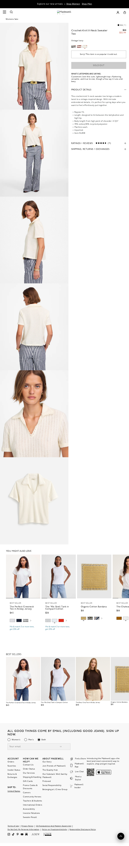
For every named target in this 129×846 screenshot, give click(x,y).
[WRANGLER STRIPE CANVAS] (96, 618)
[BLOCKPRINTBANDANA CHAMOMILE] (83, 618)
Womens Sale (12, 19)
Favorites (12, 766)
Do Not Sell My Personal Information (23, 830)
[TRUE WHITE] (125, 618)
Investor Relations (31, 813)
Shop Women (73, 4)
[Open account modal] (117, 12)
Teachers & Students (32, 801)
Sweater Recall (30, 817)
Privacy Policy (27, 826)
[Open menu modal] (4, 12)
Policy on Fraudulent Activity (54, 830)
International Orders (32, 805)
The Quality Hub (50, 770)
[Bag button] (124, 12)
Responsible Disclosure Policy (83, 830)
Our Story (46, 762)
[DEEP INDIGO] (19, 620)
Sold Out (98, 65)
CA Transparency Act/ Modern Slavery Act (53, 826)
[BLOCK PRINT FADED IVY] (90, 618)
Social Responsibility (52, 785)
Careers (27, 793)
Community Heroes (32, 797)
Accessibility (29, 809)
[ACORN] (119, 618)
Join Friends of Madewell (54, 766)
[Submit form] (60, 747)
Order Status (29, 769)
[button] (36, 558)
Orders (11, 762)
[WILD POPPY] (61, 620)
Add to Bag (94, 626)
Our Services (29, 773)
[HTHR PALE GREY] (12, 620)
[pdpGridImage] (34, 66)
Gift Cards (28, 781)
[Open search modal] (11, 12)
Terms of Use (13, 826)
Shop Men (87, 4)
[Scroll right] (30, 621)
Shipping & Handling (32, 777)
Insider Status (14, 770)
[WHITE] (25, 620)
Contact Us (28, 765)
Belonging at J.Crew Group (54, 790)
